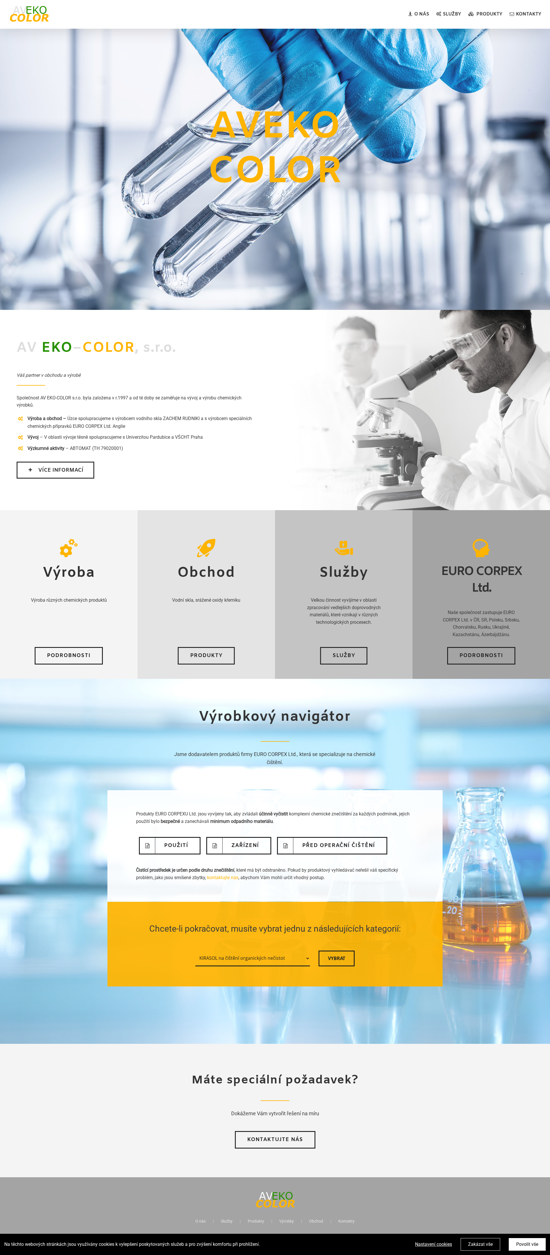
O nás (200, 1221)
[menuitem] (422, 14)
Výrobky (286, 1221)
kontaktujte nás (222, 877)
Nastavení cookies (433, 1244)
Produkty (256, 1221)
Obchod (316, 1221)
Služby (227, 1221)
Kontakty (346, 1221)
